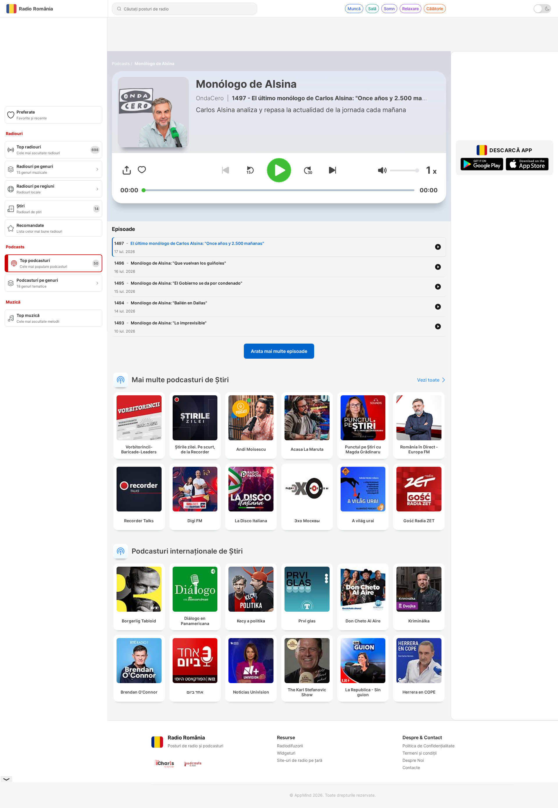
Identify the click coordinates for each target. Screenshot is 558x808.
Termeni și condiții (420, 752)
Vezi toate (428, 380)
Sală (372, 8)
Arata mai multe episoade (279, 351)
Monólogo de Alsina (154, 63)
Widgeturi (286, 752)
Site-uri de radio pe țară (299, 760)
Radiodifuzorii (290, 745)
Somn (389, 8)
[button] (382, 170)
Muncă (354, 8)
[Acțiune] (126, 170)
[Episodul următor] (331, 170)
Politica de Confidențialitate (429, 745)
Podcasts (121, 63)
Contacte (411, 767)
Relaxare (410, 8)
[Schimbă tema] (542, 8)
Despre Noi (413, 760)
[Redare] (279, 170)
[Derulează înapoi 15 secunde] (250, 170)
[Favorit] (141, 170)
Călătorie (434, 8)
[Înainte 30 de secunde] (308, 170)
